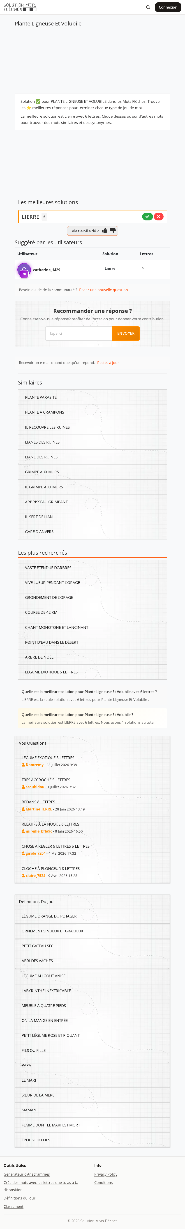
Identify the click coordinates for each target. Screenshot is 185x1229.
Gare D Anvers (39, 531)
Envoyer (126, 333)
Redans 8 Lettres (38, 801)
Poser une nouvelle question (103, 289)
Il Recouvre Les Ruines (47, 427)
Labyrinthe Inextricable (46, 990)
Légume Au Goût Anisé (43, 975)
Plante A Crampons (44, 412)
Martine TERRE (38, 809)
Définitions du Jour (19, 1198)
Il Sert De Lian (39, 516)
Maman (29, 1109)
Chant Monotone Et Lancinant (56, 627)
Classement (13, 1206)
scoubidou (34, 786)
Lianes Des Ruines (42, 442)
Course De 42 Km (41, 612)
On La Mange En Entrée (45, 1020)
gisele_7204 (35, 853)
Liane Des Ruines (41, 457)
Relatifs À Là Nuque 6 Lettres (50, 824)
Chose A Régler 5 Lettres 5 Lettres (56, 846)
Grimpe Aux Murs (42, 471)
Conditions (103, 1182)
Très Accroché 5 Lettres (46, 779)
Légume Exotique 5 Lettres (51, 672)
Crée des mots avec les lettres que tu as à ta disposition (41, 1186)
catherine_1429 (46, 269)
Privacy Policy (105, 1174)
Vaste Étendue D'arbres (48, 567)
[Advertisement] (92, 62)
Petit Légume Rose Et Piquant (51, 1035)
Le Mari (29, 1080)
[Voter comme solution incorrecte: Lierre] (159, 216)
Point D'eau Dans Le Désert (51, 642)
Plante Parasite (41, 397)
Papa (26, 1065)
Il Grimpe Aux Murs (44, 487)
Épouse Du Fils (36, 1139)
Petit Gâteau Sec (37, 945)
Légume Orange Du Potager (49, 916)
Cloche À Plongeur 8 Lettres (51, 868)
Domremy (34, 764)
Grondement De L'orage (49, 597)
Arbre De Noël (39, 657)
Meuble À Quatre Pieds (44, 1005)
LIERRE (30, 216)
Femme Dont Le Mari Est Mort (51, 1125)
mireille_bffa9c (38, 831)
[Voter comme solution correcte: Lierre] (147, 216)
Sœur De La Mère (38, 1095)
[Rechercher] (148, 7)
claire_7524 (35, 875)
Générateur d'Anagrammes (27, 1174)
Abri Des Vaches (37, 960)
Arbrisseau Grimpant (46, 501)
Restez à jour (108, 362)
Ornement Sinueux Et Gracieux (52, 931)
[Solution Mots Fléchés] (20, 7)
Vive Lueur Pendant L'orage (52, 582)
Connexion (168, 7)
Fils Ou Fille (34, 1050)
